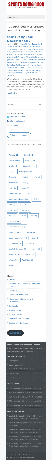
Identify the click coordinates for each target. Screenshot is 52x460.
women (13, 260)
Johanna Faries (20, 59)
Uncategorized (12, 49)
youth (13, 265)
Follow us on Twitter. (17, 116)
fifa (37, 177)
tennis (36, 249)
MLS (12, 204)
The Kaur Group (15, 310)
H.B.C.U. (16, 57)
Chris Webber (18, 54)
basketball (14, 160)
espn (36, 54)
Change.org (13, 290)
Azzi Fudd (16, 52)
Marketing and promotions (32, 46)
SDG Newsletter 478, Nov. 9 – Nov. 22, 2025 (25, 405)
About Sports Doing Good (29, 418)
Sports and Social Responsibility (23, 368)
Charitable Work (25, 44)
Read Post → (12, 93)
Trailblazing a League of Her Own (25, 73)
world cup (27, 260)
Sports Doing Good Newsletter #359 (20, 39)
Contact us (14, 125)
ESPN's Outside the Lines (18, 294)
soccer (31, 232)
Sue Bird (35, 70)
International (17, 46)
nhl (23, 215)
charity (13, 166)
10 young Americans (33, 49)
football (13, 182)
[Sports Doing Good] (26, 7)
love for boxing (20, 62)
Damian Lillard (29, 54)
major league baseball (18, 199)
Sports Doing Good (17, 249)
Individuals (13, 378)
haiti (12, 188)
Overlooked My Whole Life (22, 70)
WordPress (29, 455)
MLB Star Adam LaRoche (24, 65)
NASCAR (25, 204)
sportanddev (15, 243)
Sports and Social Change (18, 323)
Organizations (14, 373)
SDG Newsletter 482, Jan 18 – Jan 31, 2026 (25, 388)
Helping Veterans (26, 57)
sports (30, 243)
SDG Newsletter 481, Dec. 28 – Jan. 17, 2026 (25, 392)
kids (29, 193)
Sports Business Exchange (19, 318)
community (29, 166)
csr (11, 171)
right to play (15, 232)
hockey (25, 188)
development (25, 171)
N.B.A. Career (18, 67)
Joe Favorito (13, 306)
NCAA (25, 210)
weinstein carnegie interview (21, 254)
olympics (14, 221)
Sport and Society (15, 314)
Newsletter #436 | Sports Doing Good (22, 422)
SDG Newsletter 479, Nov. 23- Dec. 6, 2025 (25, 401)
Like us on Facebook (17, 121)
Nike (34, 215)
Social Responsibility (18, 238)
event (25, 177)
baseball (28, 155)
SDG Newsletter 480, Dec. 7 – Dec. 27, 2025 (25, 397)
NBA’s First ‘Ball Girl (30, 67)
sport (35, 238)
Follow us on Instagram (19, 135)
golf (26, 182)
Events (34, 44)
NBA (12, 210)
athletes (13, 155)
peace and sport (17, 227)
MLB (36, 199)
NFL (12, 215)
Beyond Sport (31, 160)
